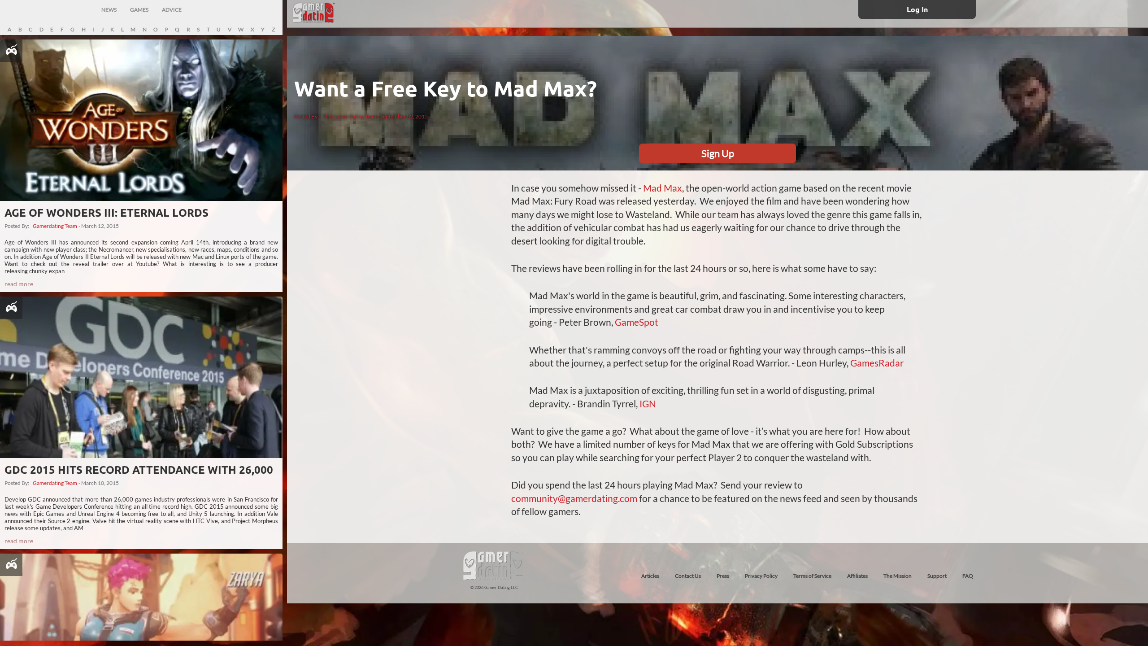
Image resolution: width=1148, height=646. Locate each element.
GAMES (139, 9)
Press (723, 575)
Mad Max (662, 187)
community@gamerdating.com (574, 498)
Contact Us (688, 575)
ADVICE (172, 9)
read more (18, 284)
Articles (650, 575)
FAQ (967, 575)
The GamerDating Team (350, 116)
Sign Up (717, 153)
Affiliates (857, 575)
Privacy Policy (761, 575)
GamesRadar (877, 362)
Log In (917, 9)
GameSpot (636, 321)
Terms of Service (812, 575)
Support (937, 575)
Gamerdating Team (55, 226)
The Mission (897, 575)
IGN (647, 403)
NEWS (109, 9)
